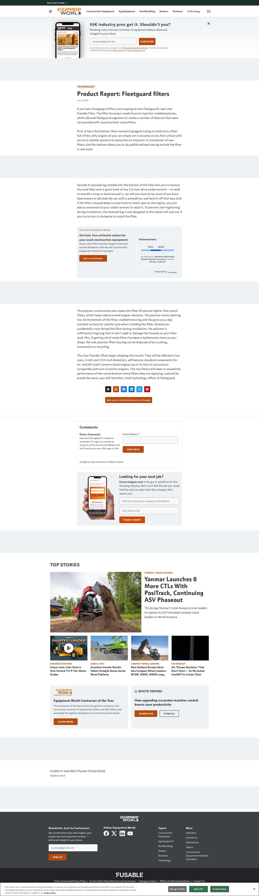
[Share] (124, 389)
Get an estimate (93, 258)
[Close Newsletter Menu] (208, 23)
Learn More (66, 721)
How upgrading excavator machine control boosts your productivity (166, 702)
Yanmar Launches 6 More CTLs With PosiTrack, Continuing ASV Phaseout (174, 589)
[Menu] (50, 11)
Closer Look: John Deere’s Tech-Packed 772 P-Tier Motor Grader (68, 671)
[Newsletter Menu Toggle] (208, 11)
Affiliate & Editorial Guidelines (175, 881)
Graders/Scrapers (61, 663)
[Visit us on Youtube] (130, 833)
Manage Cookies (147, 881)
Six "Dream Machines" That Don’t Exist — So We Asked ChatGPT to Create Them (187, 671)
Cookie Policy (50, 893)
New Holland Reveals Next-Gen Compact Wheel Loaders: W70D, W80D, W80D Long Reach (149, 671)
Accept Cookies (219, 889)
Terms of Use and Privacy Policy (135, 48)
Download (146, 713)
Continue (133, 449)
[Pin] (147, 389)
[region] (129, 889)
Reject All (198, 889)
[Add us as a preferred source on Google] (116, 389)
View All (169, 713)
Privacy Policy (118, 50)
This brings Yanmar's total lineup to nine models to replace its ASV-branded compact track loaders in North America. (175, 612)
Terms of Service (134, 50)
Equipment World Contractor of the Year (84, 701)
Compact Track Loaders (158, 572)
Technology (86, 86)
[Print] (108, 389)
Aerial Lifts (97, 663)
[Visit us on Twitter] (114, 833)
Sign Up (58, 857)
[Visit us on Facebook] (106, 833)
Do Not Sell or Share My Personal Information (112, 881)
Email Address (131, 434)
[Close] (254, 889)
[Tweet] (139, 389)
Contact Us (199, 881)
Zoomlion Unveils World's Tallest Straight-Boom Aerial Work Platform (108, 671)
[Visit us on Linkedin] (122, 833)
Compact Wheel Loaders (145, 663)
